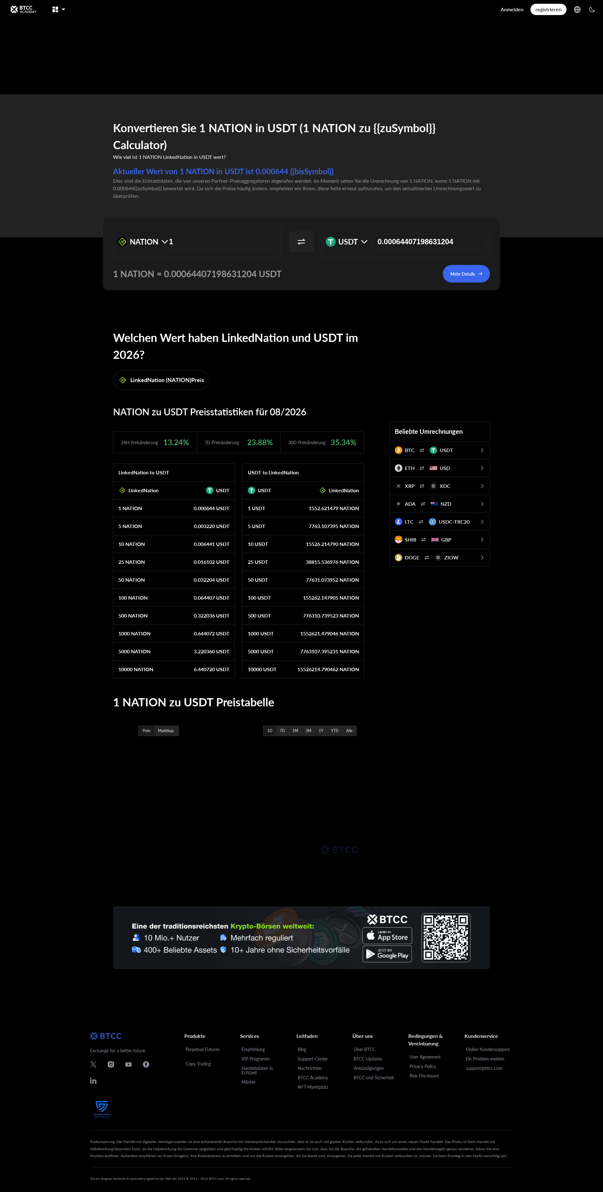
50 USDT (258, 580)
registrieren (548, 9)
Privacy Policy (423, 1066)
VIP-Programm (256, 1058)
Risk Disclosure (424, 1075)
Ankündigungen (369, 1068)
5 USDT (256, 526)
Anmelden (512, 9)
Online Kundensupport (488, 1049)
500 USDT (259, 615)
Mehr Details (462, 274)
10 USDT (258, 544)
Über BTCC (364, 1049)
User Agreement (425, 1057)
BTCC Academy (313, 1077)
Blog (302, 1049)
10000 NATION (135, 669)
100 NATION (133, 598)
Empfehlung (253, 1049)
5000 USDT (261, 651)
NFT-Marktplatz (313, 1087)
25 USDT (258, 562)
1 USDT (256, 508)
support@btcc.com (484, 1068)
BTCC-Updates (368, 1058)
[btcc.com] (23, 9)
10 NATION (131, 544)
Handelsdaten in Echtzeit (257, 1070)
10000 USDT (262, 669)
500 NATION (133, 615)
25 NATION (131, 562)
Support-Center (313, 1058)
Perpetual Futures (203, 1049)
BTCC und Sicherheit (374, 1077)
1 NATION (130, 508)
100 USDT (259, 598)
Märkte (248, 1082)
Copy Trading (198, 1063)
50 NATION (131, 580)
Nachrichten (310, 1068)
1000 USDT (261, 633)
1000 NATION (134, 633)
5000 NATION (134, 651)
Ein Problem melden (485, 1058)
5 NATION (130, 526)
